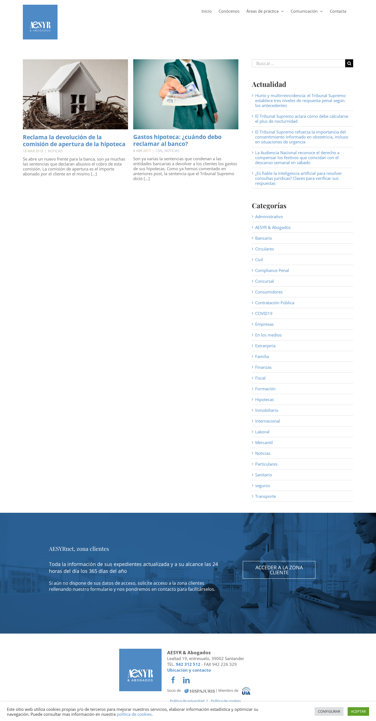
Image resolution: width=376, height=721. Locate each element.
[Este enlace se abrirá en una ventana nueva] (199, 690)
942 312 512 (188, 664)
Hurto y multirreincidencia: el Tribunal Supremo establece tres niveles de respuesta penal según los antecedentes (300, 100)
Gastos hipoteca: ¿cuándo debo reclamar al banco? (177, 140)
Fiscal (260, 377)
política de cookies (134, 714)
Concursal (264, 281)
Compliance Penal (272, 270)
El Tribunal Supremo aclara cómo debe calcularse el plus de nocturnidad (301, 118)
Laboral (262, 431)
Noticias (55, 151)
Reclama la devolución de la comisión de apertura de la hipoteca (74, 140)
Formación (265, 388)
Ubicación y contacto (189, 669)
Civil (159, 150)
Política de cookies (226, 700)
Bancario (263, 238)
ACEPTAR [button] (358, 711)
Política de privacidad (187, 700)
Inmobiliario (266, 410)
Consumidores (269, 291)
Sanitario (263, 474)
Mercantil (264, 442)
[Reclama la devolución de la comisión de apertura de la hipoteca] (75, 94)
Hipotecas (264, 399)
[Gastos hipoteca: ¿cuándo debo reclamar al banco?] (185, 94)
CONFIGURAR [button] (329, 711)
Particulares (266, 463)
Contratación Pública (274, 302)
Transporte (265, 496)
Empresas (264, 324)
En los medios (268, 334)
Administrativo (269, 216)
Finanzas (263, 367)
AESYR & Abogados (273, 227)
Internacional (267, 420)
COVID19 (264, 313)
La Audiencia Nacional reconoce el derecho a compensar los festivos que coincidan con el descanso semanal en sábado (297, 157)
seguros (262, 485)
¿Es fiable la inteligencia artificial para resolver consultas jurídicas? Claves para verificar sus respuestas (298, 178)
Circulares (264, 248)
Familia (262, 356)
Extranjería (265, 345)
